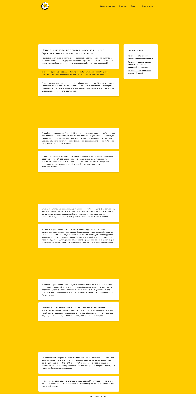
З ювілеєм (123, 6)
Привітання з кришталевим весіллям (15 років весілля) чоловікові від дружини (139, 64)
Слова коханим (147, 6)
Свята (133, 6)
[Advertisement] (98, 27)
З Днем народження (107, 6)
